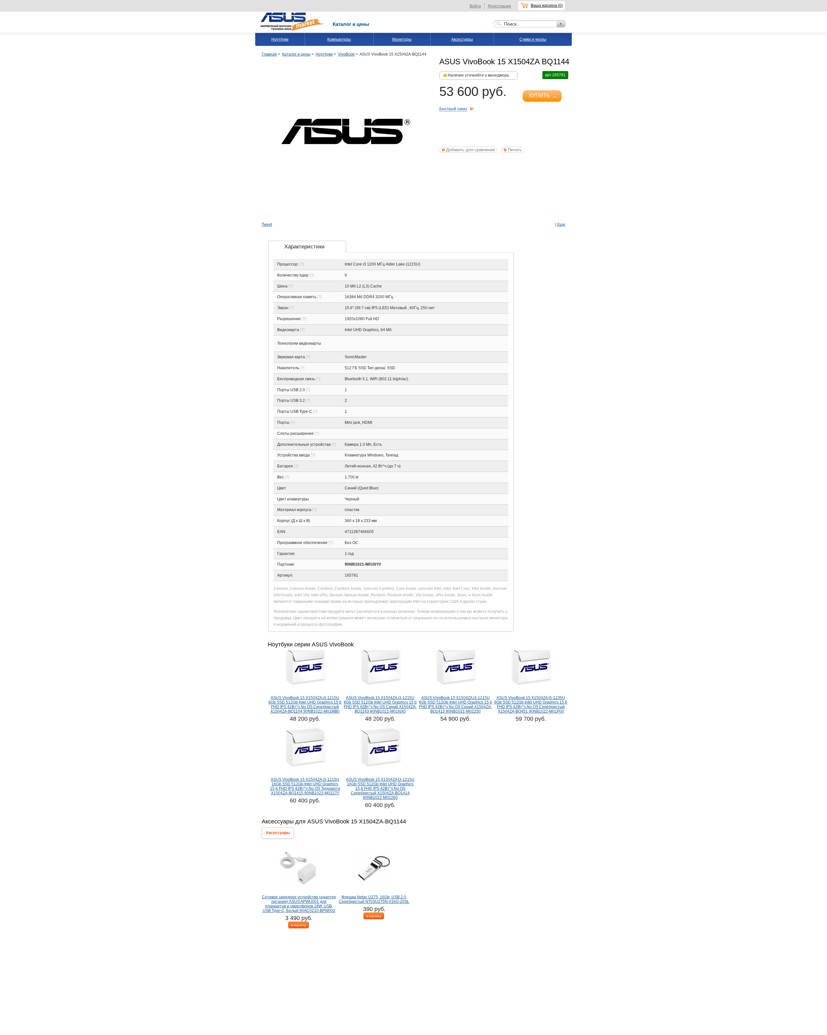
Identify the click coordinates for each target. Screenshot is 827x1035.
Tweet (267, 224)
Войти (475, 6)
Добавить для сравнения (470, 149)
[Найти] (561, 23)
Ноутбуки (279, 39)
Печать (515, 149)
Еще (561, 224)
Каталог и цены (351, 24)
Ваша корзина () (547, 5)
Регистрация (499, 6)
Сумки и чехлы (532, 39)
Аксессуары (462, 39)
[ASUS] (292, 14)
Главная (269, 54)
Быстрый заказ (453, 109)
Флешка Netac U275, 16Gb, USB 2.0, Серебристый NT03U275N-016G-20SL (374, 899)
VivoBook (346, 54)
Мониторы (402, 39)
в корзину (298, 925)
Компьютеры (339, 39)
